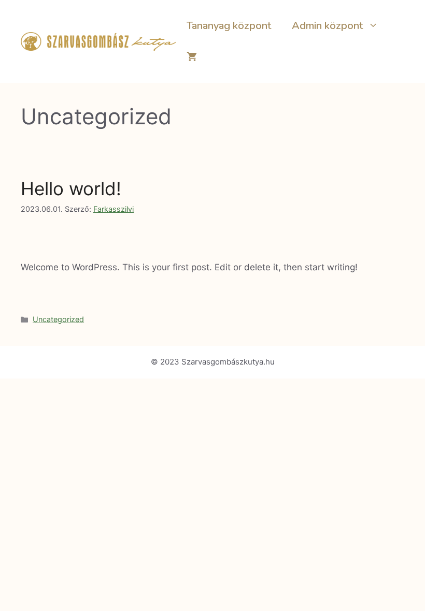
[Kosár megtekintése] (191, 56)
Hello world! (71, 188)
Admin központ (327, 26)
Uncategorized (58, 319)
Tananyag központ (229, 26)
